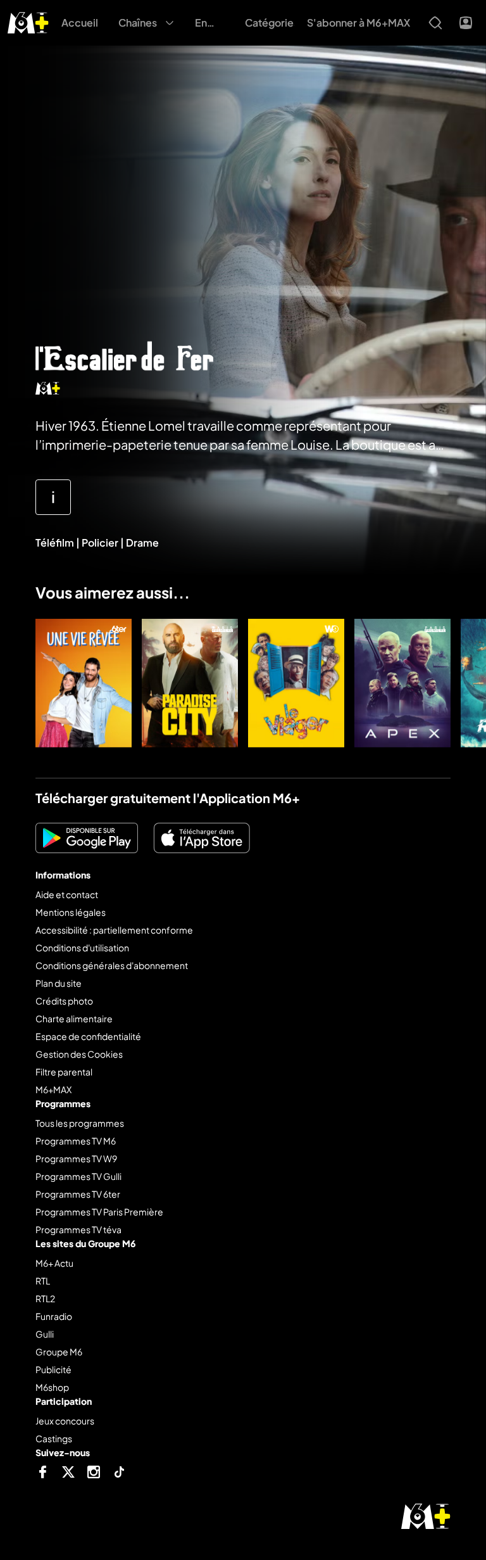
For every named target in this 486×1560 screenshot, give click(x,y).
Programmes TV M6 (75, 1140)
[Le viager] (296, 683)
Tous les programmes (79, 1123)
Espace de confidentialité (88, 1036)
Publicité (53, 1369)
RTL (42, 1280)
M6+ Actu (54, 1263)
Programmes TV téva (78, 1229)
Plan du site (58, 983)
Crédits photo (64, 1000)
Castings (53, 1438)
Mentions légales (70, 912)
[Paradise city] (190, 683)
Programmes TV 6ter (77, 1194)
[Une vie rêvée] (83, 683)
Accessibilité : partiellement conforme (114, 929)
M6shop (52, 1387)
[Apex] (402, 683)
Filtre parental (63, 1071)
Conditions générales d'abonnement (111, 965)
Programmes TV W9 (76, 1158)
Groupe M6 (58, 1351)
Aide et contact (66, 894)
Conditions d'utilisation (82, 947)
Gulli (44, 1334)
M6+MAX (53, 1089)
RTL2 (45, 1298)
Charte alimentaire (74, 1018)
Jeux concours (64, 1420)
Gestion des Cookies (79, 1054)
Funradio (53, 1316)
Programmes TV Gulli (78, 1176)
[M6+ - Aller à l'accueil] (28, 21)
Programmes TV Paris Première (99, 1211)
